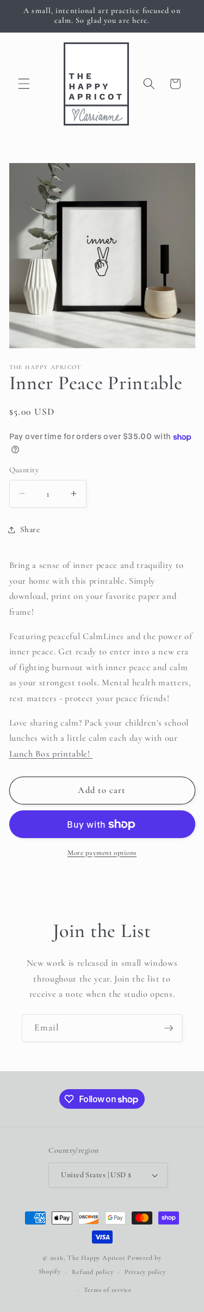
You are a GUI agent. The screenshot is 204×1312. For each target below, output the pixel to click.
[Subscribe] (169, 1028)
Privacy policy (145, 1272)
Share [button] (30, 529)
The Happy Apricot (96, 1257)
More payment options (102, 852)
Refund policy (92, 1272)
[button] (24, 84)
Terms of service (108, 1290)
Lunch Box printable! (51, 753)
